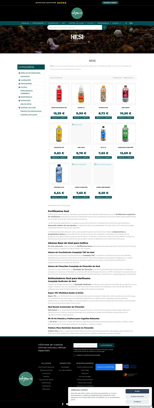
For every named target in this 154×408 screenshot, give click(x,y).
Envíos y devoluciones (85, 367)
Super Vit (81, 107)
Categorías (26, 67)
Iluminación (26, 80)
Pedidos (46, 376)
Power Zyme (103, 107)
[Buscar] (104, 27)
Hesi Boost (125, 107)
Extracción (25, 100)
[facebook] (62, 405)
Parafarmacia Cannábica (27, 92)
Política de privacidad (85, 380)
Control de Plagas (29, 115)
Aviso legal (85, 370)
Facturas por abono (46, 380)
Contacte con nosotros (84, 386)
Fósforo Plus (59, 187)
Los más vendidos (65, 370)
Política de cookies (85, 383)
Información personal (46, 367)
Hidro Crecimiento (103, 187)
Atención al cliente (110, 2)
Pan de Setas (26, 104)
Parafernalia (26, 97)
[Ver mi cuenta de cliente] (126, 23)
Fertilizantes (26, 84)
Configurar (137, 401)
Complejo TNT (59, 147)
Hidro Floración (81, 187)
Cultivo (24, 87)
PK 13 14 (103, 147)
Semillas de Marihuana (30, 73)
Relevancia (129, 78)
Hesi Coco (81, 147)
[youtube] (67, 405)
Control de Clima (28, 108)
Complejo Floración (125, 147)
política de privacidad (92, 355)
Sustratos (25, 76)
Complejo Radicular (59, 107)
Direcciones (46, 383)
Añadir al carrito (59, 117)
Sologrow (84, 373)
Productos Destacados (31, 111)
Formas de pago (85, 376)
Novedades (65, 367)
